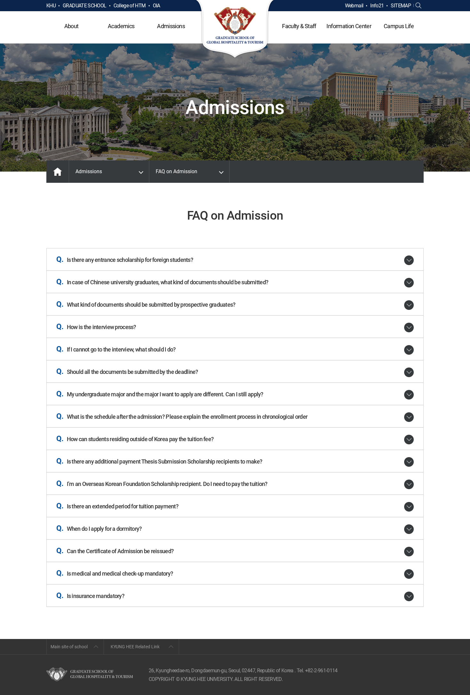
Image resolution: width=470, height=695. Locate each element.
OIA (156, 6)
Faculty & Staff (299, 26)
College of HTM (130, 6)
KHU (51, 6)
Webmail (354, 6)
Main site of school (69, 646)
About (71, 26)
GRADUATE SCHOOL (84, 6)
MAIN (57, 171)
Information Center (348, 26)
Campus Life (399, 26)
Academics (121, 26)
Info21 (377, 6)
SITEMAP (401, 6)
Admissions (171, 26)
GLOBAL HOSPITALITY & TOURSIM (235, 29)
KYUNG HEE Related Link (135, 646)
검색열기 (418, 6)
